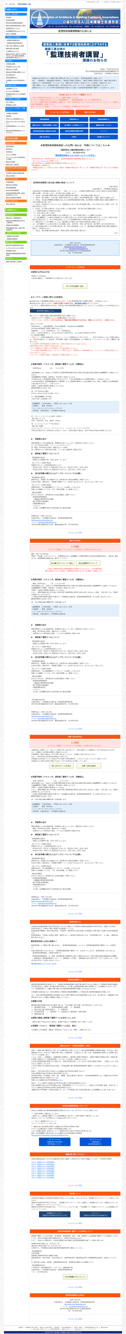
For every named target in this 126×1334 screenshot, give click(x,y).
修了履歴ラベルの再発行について (74, 125)
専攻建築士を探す (11, 250)
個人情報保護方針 (66, 1327)
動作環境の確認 (80, 303)
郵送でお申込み (90, 112)
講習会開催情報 (44, 119)
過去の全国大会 (10, 204)
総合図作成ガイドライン (13, 28)
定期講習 (8, 17)
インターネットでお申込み (59, 112)
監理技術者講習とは (103, 119)
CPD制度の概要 (10, 64)
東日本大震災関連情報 (12, 190)
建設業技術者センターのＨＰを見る (44, 963)
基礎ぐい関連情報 (11, 34)
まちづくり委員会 (11, 154)
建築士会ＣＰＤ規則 (12, 69)
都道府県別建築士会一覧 (91, 1327)
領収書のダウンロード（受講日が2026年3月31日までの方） (54, 1214)
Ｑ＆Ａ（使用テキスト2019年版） (43, 1173)
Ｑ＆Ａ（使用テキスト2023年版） (43, 1164)
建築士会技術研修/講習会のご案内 (16, 25)
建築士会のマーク (80, 1329)
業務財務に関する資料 (32, 1327)
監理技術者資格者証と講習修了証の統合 (44, 131)
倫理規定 (57, 1327)
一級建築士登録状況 (12, 239)
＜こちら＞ (43, 161)
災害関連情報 (10, 182)
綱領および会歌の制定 (46, 1327)
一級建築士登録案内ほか (13, 40)
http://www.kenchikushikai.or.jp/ (75, 247)
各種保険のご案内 (11, 105)
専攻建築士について (12, 88)
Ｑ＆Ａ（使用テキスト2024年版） (43, 1162)
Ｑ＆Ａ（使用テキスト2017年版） (43, 1177)
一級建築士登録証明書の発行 (14, 43)
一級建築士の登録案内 (13, 37)
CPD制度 (9, 61)
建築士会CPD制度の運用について (15, 72)
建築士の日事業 (10, 162)
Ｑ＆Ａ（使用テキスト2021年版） (43, 1168)
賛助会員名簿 (104, 1327)
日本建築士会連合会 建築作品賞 (15, 173)
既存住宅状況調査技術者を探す (15, 245)
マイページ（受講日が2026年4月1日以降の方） (95, 1214)
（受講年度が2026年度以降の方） (95, 1141)
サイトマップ (92, 1329)
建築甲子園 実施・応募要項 (14, 261)
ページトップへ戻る (75, 532)
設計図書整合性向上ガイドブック (15, 31)
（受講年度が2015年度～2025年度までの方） (55, 1141)
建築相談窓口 (10, 215)
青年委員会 (9, 149)
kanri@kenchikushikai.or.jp (78, 249)
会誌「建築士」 (10, 102)
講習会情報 (12, 4)
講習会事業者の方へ (12, 77)
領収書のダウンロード (103, 137)
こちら (60, 1080)
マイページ (104, 131)
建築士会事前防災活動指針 (13, 197)
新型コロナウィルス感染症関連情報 (49, 1329)
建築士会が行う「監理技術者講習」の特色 (44, 125)
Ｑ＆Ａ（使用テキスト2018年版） (43, 1175)
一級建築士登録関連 (12, 113)
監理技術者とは (74, 119)
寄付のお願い (36, 1329)
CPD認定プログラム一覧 (13, 66)
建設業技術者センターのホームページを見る (75, 155)
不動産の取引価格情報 (12, 225)
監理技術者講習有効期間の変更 (74, 131)
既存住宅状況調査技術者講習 (14, 23)
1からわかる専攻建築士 (12, 91)
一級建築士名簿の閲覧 (12, 236)
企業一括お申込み (44, 137)
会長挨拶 (20, 1327)
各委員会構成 (10, 146)
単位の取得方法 (10, 75)
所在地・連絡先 (78, 1327)
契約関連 (8, 116)
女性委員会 (9, 151)
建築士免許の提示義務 (12, 48)
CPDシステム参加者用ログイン (15, 119)
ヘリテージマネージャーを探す (15, 248)
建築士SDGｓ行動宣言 (12, 164)
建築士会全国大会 (12, 201)
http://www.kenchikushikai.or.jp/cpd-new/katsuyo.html (49, 1135)
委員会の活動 (10, 143)
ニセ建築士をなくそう (12, 51)
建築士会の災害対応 (12, 185)
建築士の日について (67, 1329)
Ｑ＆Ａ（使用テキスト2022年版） (43, 1166)
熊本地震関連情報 (11, 187)
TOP (6, 4)
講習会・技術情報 (12, 14)
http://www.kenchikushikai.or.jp (42, 520)
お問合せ (74, 137)
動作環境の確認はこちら (45, 311)
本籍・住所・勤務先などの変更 (15, 45)
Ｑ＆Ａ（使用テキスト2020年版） (43, 1171)
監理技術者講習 (10, 20)
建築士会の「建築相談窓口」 (14, 218)
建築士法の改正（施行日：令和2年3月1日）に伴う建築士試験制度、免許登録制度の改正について (16, 55)
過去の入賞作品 (10, 175)
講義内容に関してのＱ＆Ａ (103, 125)
